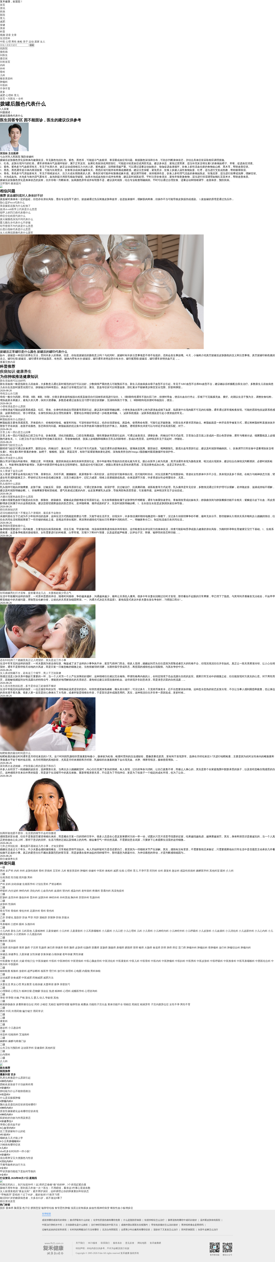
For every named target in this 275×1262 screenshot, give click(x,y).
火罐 (21, 961)
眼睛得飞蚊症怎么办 (11, 445)
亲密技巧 (65, 984)
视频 (2, 35)
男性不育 (185, 1004)
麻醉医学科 (202, 870)
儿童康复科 (76, 931)
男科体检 (95, 971)
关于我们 (80, 1243)
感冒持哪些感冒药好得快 (54, 1220)
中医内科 (156, 961)
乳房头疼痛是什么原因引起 (15, 1077)
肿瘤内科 (246, 947)
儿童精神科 (38, 931)
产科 (2, 884)
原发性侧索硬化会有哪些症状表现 (19, 1111)
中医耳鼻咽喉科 (246, 961)
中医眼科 (13, 964)
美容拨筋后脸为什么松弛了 (15, 206)
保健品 (4, 954)
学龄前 (49, 997)
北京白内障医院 (110, 1229)
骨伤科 (50, 910)
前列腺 (23, 877)
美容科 (12, 941)
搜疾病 (4, 51)
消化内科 (35, 890)
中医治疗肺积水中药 (52, 1225)
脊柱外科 (24, 910)
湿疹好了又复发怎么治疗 (165, 1229)
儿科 (63, 870)
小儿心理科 (129, 931)
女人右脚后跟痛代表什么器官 (16, 232)
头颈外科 (30, 924)
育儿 (2, 18)
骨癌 (66, 947)
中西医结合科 (263, 961)
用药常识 (38, 1011)
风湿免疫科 (117, 890)
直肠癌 (104, 947)
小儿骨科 (148, 931)
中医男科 (191, 961)
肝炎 (24, 917)
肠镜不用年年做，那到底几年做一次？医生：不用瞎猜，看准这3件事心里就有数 (45, 1188)
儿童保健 (24, 954)
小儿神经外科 (177, 931)
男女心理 (16, 984)
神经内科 (24, 890)
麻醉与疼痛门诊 (17, 1041)
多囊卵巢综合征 (25, 1004)
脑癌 (71, 947)
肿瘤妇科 (202, 947)
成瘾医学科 (77, 991)
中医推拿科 (229, 961)
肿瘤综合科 (233, 947)
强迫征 (44, 991)
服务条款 (117, 1243)
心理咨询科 (91, 991)
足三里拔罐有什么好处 (12, 1131)
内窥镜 (86, 971)
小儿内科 (5, 931)
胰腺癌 (112, 947)
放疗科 (223, 947)
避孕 (56, 984)
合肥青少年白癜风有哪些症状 (135, 1229)
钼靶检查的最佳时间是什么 (15, 753)
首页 (2, 5)
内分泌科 (13, 890)
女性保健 (35, 954)
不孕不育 (144, 870)
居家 (36, 41)
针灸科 (14, 961)
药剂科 (153, 870)
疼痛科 (96, 890)
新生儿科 (16, 931)
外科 (22, 870)
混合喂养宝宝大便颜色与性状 (16, 1158)
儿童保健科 (52, 931)
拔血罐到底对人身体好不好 (25, 195)
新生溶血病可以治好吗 (12, 380)
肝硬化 (9, 917)
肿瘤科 (84, 870)
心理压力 (16, 991)
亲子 (25, 41)
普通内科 (106, 890)
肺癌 (169, 947)
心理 (8, 41)
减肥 (2, 21)
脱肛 (2, 1208)
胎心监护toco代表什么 (12, 202)
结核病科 (13, 1034)
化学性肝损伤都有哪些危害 (106, 1220)
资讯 (2, 8)
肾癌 (135, 947)
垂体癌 (9, 1208)
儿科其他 (27, 931)
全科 (20, 98)
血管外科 (13, 897)
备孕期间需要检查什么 (12, 525)
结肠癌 (87, 947)
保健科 (92, 870)
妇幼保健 (16, 884)
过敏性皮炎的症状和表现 (54, 1229)
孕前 (2, 997)
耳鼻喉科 (5, 924)
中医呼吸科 (216, 961)
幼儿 (42, 997)
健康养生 (24, 371)
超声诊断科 (33, 971)
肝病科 (48, 870)
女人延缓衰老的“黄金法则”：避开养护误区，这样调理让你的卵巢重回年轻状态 (44, 1191)
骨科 (41, 870)
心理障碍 (5, 991)
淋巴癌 (51, 947)
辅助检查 (5, 971)
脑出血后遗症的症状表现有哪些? (18, 1104)
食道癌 (156, 947)
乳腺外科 (95, 897)
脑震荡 (18, 1208)
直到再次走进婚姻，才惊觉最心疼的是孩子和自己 (28, 766)
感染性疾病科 (187, 870)
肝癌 (163, 947)
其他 (56, 997)
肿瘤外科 (192, 947)
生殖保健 (37, 984)
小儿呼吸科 (191, 931)
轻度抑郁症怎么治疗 (155, 1220)
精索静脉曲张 (7, 1004)
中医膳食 (5, 961)
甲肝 (30, 917)
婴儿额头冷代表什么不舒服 (15, 222)
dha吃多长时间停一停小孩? (15, 1151)
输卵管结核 (47, 1208)
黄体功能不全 (115, 1004)
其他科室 (214, 870)
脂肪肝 (18, 917)
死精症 (135, 1004)
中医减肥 (27, 977)
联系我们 (105, 1243)
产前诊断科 (55, 884)
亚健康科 (39, 1047)
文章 (14, 35)
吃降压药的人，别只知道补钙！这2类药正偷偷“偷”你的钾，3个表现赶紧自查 (43, 1184)
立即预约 (5, 183)
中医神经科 (63, 961)
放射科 (23, 971)
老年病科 (86, 890)
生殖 (121, 870)
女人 (42, 41)
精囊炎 (84, 1004)
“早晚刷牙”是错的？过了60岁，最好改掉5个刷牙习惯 (30, 1194)
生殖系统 (5, 877)
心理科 (9, 95)
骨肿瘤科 (213, 947)
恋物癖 (36, 991)
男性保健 (78, 954)
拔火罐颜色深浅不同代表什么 (16, 219)
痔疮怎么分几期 (9, 393)
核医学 (44, 971)
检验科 (14, 971)
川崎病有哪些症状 (10, 1144)
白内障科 (5, 1054)
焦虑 (51, 991)
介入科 (230, 870)
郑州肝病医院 (188, 1229)
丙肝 (36, 917)
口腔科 (14, 924)
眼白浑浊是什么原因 (11, 458)
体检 (19, 41)
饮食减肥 (16, 977)
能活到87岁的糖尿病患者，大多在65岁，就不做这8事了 (31, 1198)
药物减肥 (37, 977)
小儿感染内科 (34, 934)
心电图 (77, 971)
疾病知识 (7, 371)
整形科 (4, 941)
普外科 (34, 897)
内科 (16, 870)
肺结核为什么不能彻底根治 (15, 1091)
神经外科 (54, 897)
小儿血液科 (218, 931)
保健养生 (13, 954)
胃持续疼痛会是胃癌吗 (192, 1225)
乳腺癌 (42, 947)
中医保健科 (42, 961)
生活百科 (5, 38)
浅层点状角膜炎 (79, 1208)
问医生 (4, 55)
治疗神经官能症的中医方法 (104, 1225)
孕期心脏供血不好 (10, 1124)
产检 (22, 997)
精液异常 (145, 1004)
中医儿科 (134, 961)
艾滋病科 (24, 1034)
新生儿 (29, 997)
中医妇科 (180, 961)
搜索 (32, 45)
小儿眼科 (107, 931)
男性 (14, 41)
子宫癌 (34, 947)
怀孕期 (9, 997)
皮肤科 (4, 904)
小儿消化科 (231, 931)
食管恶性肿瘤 (62, 1208)
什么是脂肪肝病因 (132, 1220)
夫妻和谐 (48, 984)
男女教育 (27, 984)
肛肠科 (4, 897)
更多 (13, 1074)
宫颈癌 (4, 947)
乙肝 (2, 917)
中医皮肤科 (203, 961)
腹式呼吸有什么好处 (80, 1220)
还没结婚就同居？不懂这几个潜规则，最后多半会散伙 (30, 513)
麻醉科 (4, 1041)
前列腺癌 (13, 947)
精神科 (58, 991)
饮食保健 (46, 954)
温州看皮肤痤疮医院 (210, 1220)
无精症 (52, 1004)
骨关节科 (5, 910)
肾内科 (66, 890)
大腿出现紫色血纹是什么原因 (16, 496)
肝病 (58, 917)
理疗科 (53, 971)
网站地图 (142, 1243)
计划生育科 (42, 884)
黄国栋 (4, 153)
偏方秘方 (27, 1011)
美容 (2, 28)
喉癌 (141, 947)
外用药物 (16, 1011)
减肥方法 (48, 977)
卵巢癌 (59, 947)
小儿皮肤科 (205, 931)
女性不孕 (174, 1004)
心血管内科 (47, 890)
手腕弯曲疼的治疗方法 (12, 1164)
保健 (2, 25)
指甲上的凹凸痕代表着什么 (15, 212)
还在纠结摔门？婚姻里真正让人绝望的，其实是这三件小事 (33, 660)
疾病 (2, 11)
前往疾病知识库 (9, 509)
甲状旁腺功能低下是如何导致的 (18, 1171)
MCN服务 (92, 1243)
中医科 (100, 870)
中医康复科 (122, 961)
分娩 (16, 997)
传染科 (4, 1034)
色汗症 (26, 1208)
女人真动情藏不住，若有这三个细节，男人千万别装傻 (30, 673)
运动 (31, 41)
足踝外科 (35, 910)
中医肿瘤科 (168, 961)
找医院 (4, 48)
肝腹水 (65, 917)
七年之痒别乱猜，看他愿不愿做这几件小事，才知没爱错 (32, 846)
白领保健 (57, 954)
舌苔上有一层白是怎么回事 (15, 432)
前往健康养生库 (9, 859)
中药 (8, 1011)
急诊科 (176, 870)
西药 (2, 1011)
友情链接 (46, 1214)
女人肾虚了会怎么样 (11, 471)
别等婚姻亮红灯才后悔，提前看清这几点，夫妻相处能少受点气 (35, 593)
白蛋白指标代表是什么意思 (15, 229)
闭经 (36, 1004)
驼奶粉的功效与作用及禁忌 (15, 1118)
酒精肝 (43, 917)
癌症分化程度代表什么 (12, 216)
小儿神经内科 (161, 931)
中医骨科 (145, 961)
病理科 (69, 971)
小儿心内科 (261, 931)
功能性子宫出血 (98, 1004)
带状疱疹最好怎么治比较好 (164, 1225)
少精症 (44, 1004)
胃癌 (21, 947)
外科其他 (65, 897)
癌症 (175, 947)
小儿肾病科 (19, 934)
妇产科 (9, 870)
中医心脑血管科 (93, 961)
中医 (2, 41)
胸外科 (74, 897)
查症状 (4, 58)
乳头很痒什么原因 (10, 483)
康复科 (167, 870)
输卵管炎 (75, 1004)
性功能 (14, 877)
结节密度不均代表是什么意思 (16, 226)
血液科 (58, 890)
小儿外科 (64, 931)
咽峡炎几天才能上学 (11, 1138)
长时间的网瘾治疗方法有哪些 (84, 1229)
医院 (2, 15)
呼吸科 (4, 890)
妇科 (8, 884)
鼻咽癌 (120, 947)
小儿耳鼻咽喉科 (92, 931)
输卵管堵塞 (63, 1004)
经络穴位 (30, 961)
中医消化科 (108, 961)
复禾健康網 (155, 1243)
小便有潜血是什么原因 (12, 406)
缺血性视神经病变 (99, 1208)
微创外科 (24, 897)
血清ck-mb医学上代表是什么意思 (18, 209)
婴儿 (36, 997)
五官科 (56, 870)
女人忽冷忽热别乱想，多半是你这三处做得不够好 (28, 686)
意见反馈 (129, 1243)
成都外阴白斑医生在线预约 (134, 1225)
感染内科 (76, 890)
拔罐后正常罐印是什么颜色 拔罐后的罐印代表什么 (33, 351)
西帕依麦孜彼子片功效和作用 (16, 1084)
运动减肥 (5, 977)
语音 (8, 35)
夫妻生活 (5, 984)
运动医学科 (27, 1047)
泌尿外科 (43, 897)
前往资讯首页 (7, 1201)
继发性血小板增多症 (121, 1208)
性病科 (12, 904)
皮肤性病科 (31, 870)
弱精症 (127, 1004)
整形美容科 (73, 870)
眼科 (222, 870)
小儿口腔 (118, 931)
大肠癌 (148, 947)
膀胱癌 (128, 947)
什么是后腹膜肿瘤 (10, 1097)
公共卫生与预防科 (10, 1047)
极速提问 (16, 183)
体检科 (109, 870)
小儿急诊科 (14, 1027)
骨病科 (14, 910)
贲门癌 (182, 947)
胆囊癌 (95, 947)
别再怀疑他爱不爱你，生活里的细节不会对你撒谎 (28, 833)
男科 (2, 870)
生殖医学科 (28, 884)
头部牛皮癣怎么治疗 (208, 1229)
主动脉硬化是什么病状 (76, 1225)
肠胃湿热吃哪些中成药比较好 (182, 1220)
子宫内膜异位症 (160, 1004)
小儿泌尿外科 (246, 931)
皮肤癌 (79, 947)
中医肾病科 (77, 961)
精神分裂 (27, 991)
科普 (2, 31)
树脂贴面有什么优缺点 (12, 419)
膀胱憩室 (36, 1208)
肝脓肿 (51, 917)
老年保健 (67, 954)
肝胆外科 (84, 897)
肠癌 (27, 947)
